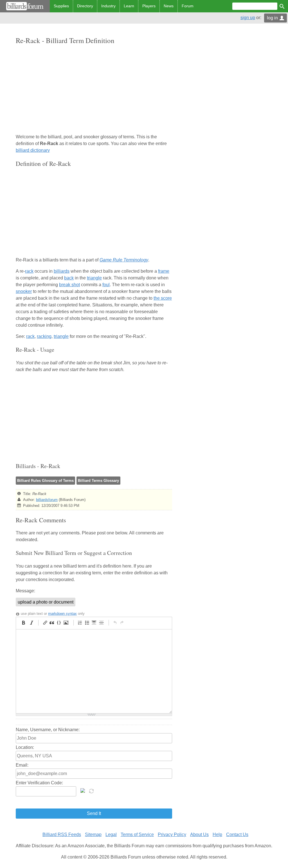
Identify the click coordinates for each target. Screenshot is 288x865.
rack (29, 271)
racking (44, 336)
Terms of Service (137, 834)
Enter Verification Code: (39, 782)
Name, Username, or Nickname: (48, 729)
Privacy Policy (172, 834)
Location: (25, 747)
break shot (69, 284)
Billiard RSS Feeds (61, 834)
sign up (247, 17)
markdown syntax (62, 613)
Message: (25, 590)
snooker (24, 291)
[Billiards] (25, 6)
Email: (22, 765)
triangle (94, 277)
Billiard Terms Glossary (98, 480)
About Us (199, 834)
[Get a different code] (92, 790)
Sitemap (93, 834)
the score (163, 298)
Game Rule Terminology (124, 260)
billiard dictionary (33, 150)
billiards (61, 271)
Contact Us (237, 834)
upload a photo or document (45, 602)
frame (163, 271)
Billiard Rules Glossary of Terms (45, 480)
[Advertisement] (94, 89)
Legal (111, 834)
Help (217, 834)
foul (106, 284)
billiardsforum (47, 500)
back (69, 277)
